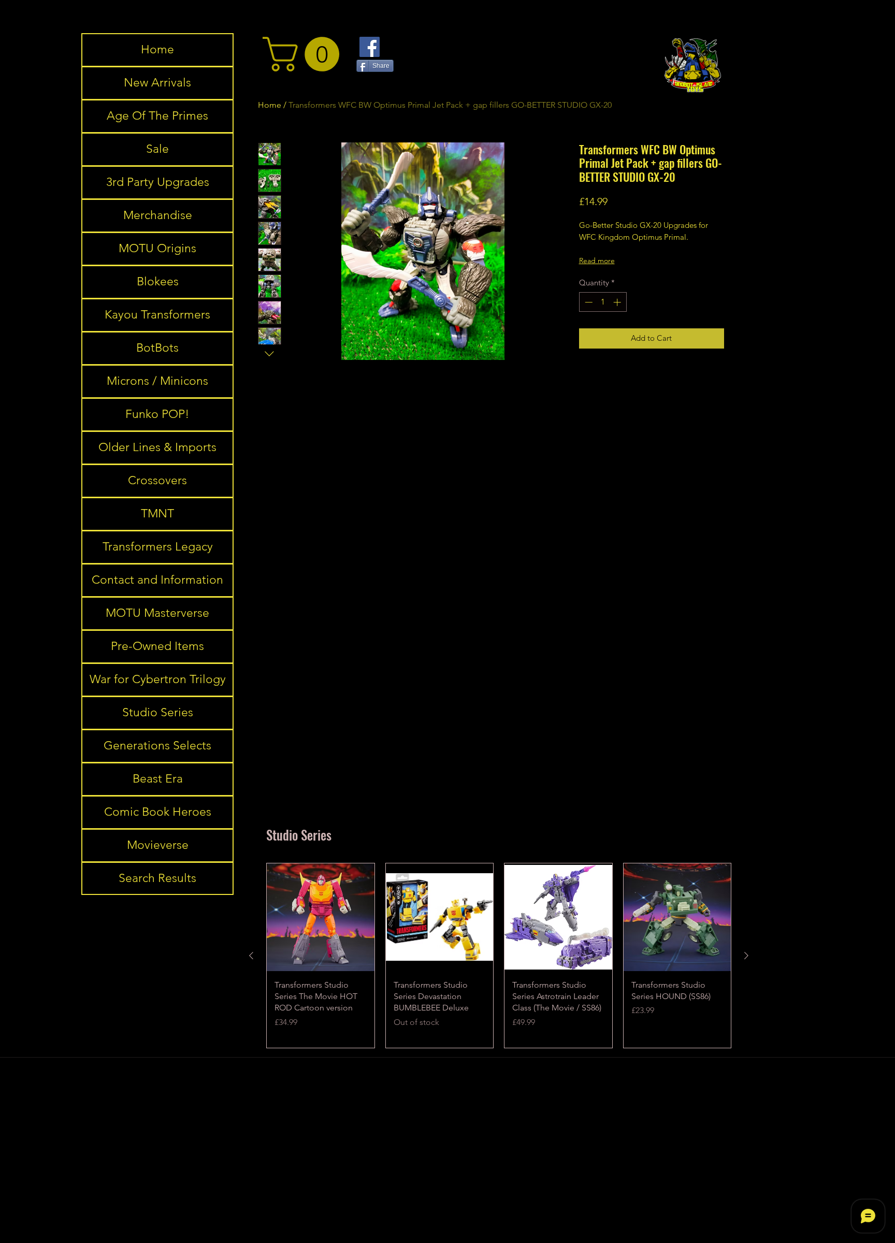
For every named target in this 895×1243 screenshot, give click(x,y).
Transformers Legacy (158, 547)
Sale (157, 149)
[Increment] (618, 302)
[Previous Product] (251, 955)
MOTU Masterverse (157, 613)
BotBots (157, 348)
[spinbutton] (602, 302)
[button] (305, 54)
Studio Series (157, 712)
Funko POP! (157, 414)
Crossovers (157, 480)
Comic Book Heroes (157, 812)
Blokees (158, 281)
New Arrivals (157, 83)
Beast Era (158, 779)
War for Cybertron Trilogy (158, 679)
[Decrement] (588, 302)
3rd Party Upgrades (157, 182)
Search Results (157, 878)
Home (157, 49)
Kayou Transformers (157, 315)
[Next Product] (746, 955)
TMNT (157, 514)
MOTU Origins (157, 248)
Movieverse (158, 845)
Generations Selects (157, 746)
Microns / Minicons (157, 381)
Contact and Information (157, 580)
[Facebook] (369, 47)
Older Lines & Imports (157, 447)
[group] (499, 955)
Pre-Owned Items (157, 646)
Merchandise (157, 215)
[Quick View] (320, 917)
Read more (597, 260)
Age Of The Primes (157, 116)
